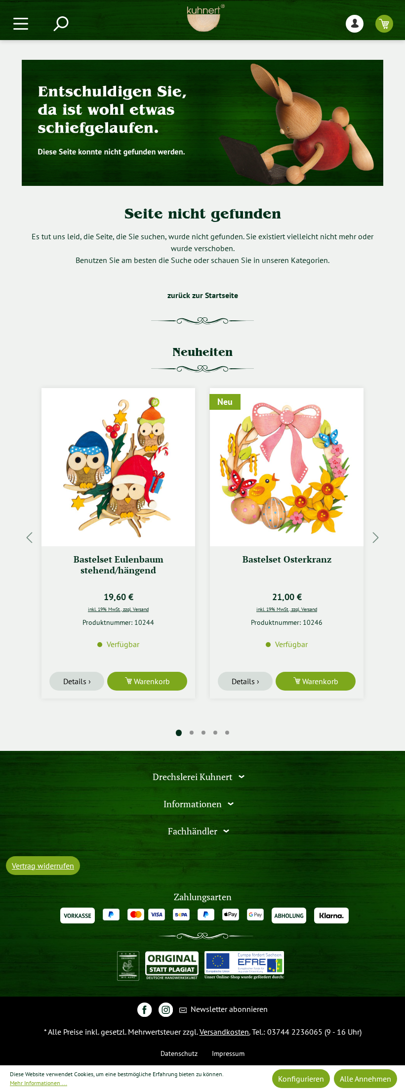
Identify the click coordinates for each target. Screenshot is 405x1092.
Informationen (193, 804)
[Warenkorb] (384, 23)
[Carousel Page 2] (192, 733)
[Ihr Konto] (354, 23)
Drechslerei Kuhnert (194, 777)
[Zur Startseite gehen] (206, 18)
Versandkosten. (225, 1032)
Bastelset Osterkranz (287, 559)
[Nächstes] (375, 538)
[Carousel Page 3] (203, 733)
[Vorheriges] (29, 538)
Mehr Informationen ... (38, 1083)
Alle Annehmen (365, 1079)
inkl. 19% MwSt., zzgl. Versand (118, 609)
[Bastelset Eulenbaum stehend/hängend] (118, 467)
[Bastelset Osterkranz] (287, 467)
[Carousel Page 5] (227, 733)
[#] (144, 1009)
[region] (202, 537)
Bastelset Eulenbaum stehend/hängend (118, 565)
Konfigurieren (301, 1079)
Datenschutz (179, 1053)
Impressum (228, 1053)
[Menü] (21, 23)
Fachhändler (193, 830)
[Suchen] (60, 23)
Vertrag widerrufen (43, 866)
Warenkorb (151, 681)
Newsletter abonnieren (228, 1009)
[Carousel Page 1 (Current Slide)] (179, 733)
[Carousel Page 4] (215, 733)
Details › (77, 681)
